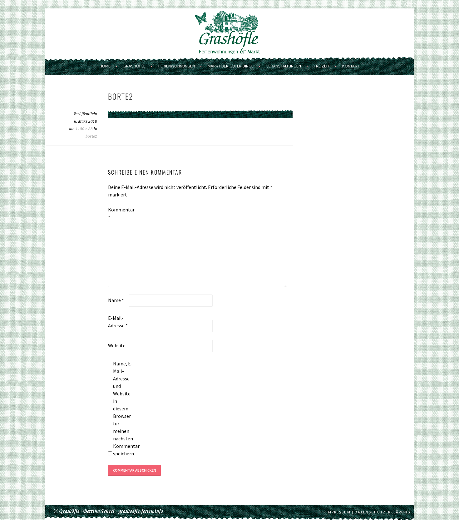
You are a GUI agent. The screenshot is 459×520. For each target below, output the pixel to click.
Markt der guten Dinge (231, 66)
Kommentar (118, 213)
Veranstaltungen (283, 66)
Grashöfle (134, 66)
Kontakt (350, 66)
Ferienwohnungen (176, 66)
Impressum (339, 512)
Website (117, 345)
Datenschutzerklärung (383, 512)
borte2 (91, 136)
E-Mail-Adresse (118, 322)
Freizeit (321, 66)
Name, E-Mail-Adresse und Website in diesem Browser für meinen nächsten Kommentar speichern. (123, 408)
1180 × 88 (84, 129)
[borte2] (200, 122)
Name (116, 300)
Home (105, 66)
